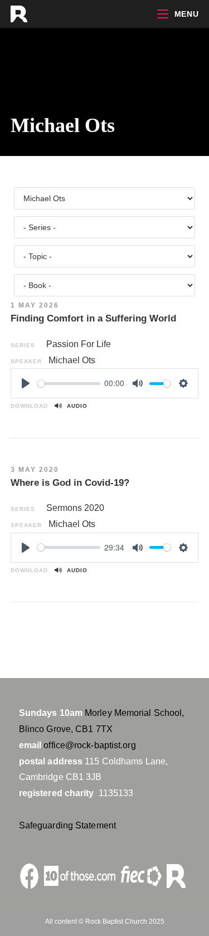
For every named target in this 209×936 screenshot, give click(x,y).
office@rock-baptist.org (89, 745)
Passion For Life (78, 344)
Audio (75, 406)
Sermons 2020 (75, 508)
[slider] (68, 383)
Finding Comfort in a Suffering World (93, 318)
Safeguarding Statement (67, 825)
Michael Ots (71, 360)
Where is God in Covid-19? (70, 482)
